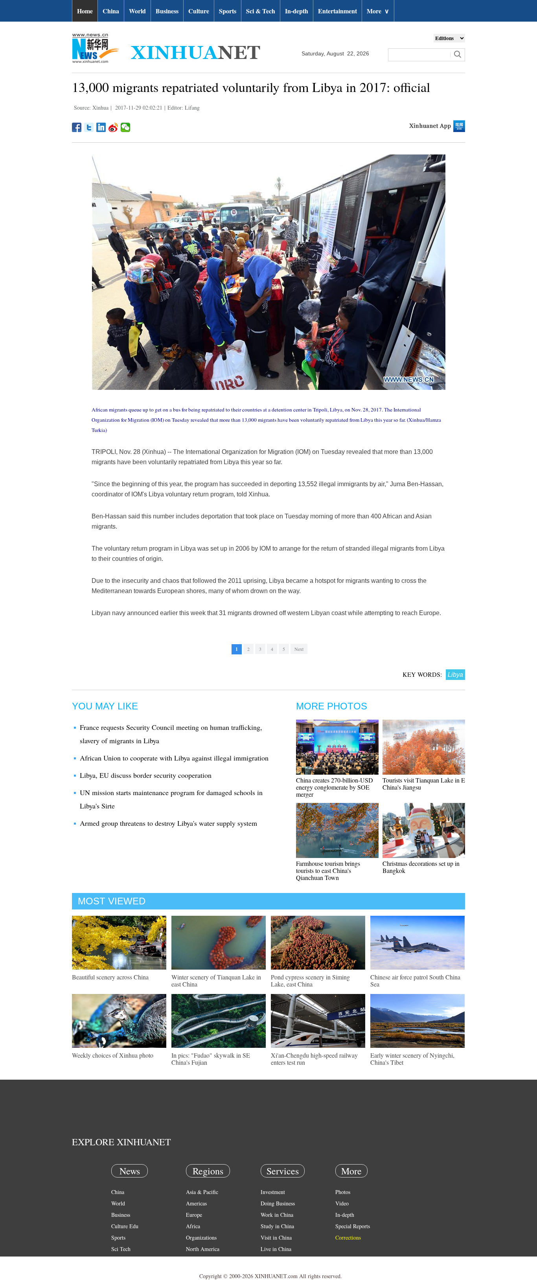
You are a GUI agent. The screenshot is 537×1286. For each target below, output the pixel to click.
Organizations (201, 1237)
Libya (455, 674)
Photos (342, 1192)
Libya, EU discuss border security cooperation (145, 775)
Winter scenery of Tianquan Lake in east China (216, 980)
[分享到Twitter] (89, 127)
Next (298, 649)
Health (118, 1260)
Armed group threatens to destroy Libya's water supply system (168, 823)
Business (167, 10)
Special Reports (352, 1226)
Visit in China (276, 1237)
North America (202, 1249)
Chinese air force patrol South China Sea (415, 980)
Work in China (277, 1214)
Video (342, 1203)
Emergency (273, 1260)
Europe (194, 1214)
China (111, 10)
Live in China (276, 1249)
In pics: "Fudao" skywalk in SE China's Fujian (210, 1058)
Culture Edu (124, 1226)
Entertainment (337, 10)
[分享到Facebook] (77, 127)
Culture (198, 10)
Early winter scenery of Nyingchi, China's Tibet (412, 1058)
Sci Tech (121, 1249)
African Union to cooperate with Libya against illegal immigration (174, 757)
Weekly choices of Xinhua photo (112, 1055)
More (378, 10)
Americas (196, 1203)
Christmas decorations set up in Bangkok (421, 866)
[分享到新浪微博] (113, 127)
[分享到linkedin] (101, 127)
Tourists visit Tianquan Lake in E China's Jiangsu (424, 783)
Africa (193, 1226)
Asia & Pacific (202, 1192)
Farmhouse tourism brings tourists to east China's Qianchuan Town (328, 870)
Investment (273, 1192)
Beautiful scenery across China (110, 977)
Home (85, 10)
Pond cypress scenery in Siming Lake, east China (310, 980)
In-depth (296, 10)
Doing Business (278, 1203)
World (137, 10)
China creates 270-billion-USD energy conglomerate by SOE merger (334, 787)
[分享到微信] (126, 127)
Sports (227, 10)
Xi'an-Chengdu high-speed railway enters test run (314, 1058)
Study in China (277, 1226)
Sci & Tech (260, 10)
